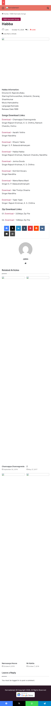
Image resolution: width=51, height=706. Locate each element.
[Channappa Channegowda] (13, 370)
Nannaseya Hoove (9, 663)
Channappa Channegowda (13, 466)
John (7, 30)
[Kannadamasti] (12, 8)
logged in (15, 680)
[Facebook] (6, 228)
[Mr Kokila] (37, 567)
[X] (12, 228)
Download (6, 119)
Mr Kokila (30, 663)
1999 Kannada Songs (18, 14)
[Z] (37, 370)
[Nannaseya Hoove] (13, 567)
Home (5, 14)
